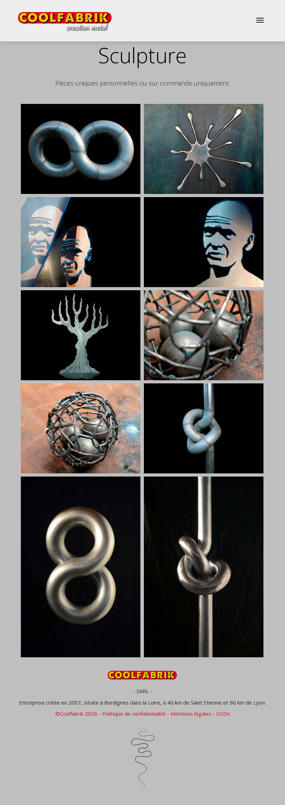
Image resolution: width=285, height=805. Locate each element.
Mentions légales (191, 713)
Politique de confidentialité (134, 713)
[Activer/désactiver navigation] (260, 20)
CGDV (223, 713)
